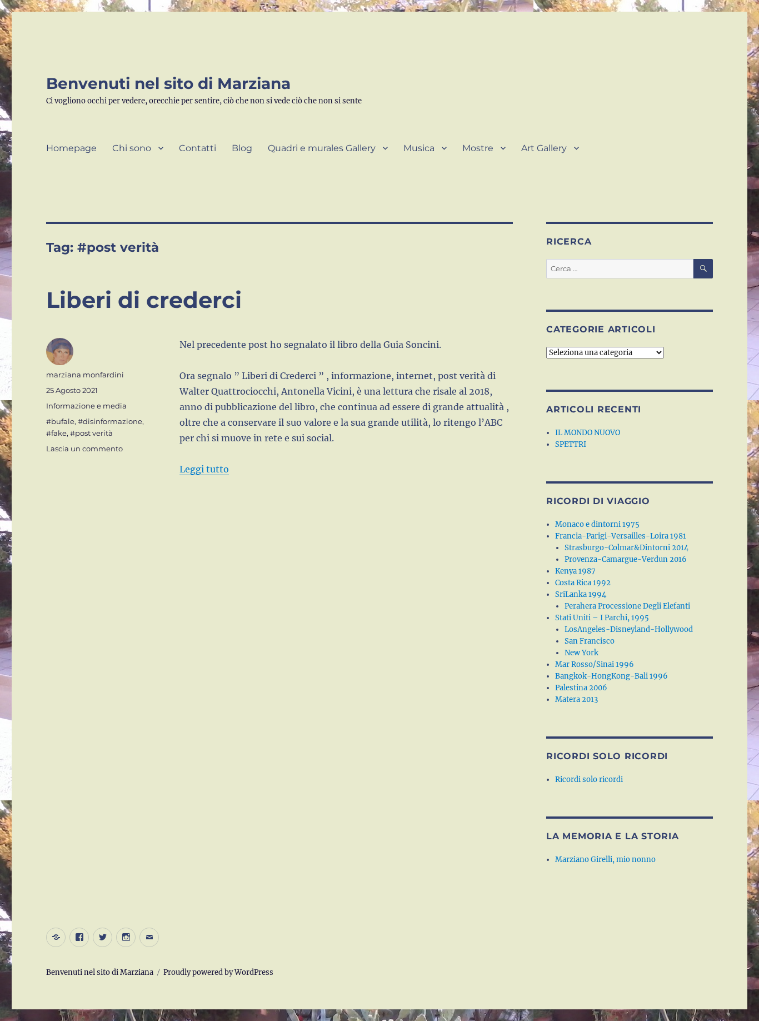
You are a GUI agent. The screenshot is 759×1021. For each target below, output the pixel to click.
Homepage (71, 148)
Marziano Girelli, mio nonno (605, 859)
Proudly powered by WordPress (218, 972)
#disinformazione (110, 421)
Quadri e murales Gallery (322, 148)
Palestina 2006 (581, 688)
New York (581, 653)
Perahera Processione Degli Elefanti (627, 606)
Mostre (477, 148)
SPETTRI (570, 444)
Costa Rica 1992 (583, 582)
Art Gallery (544, 148)
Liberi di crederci (144, 299)
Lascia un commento (84, 448)
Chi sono (131, 148)
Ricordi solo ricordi (589, 779)
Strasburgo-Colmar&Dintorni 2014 (626, 547)
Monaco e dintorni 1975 (597, 524)
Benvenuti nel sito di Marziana (168, 83)
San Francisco (590, 641)
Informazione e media (86, 405)
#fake (56, 433)
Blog (242, 148)
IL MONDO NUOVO (587, 432)
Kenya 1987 (575, 571)
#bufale (60, 421)
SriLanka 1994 (580, 594)
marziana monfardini (85, 374)
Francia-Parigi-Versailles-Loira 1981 (620, 536)
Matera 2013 (576, 699)
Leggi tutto (204, 469)
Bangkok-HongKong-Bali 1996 (611, 676)
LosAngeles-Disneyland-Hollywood (629, 629)
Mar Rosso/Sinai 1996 (594, 664)
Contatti (197, 148)
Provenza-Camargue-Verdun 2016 (626, 559)
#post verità (91, 433)
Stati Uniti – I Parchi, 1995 (602, 617)
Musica (419, 148)
